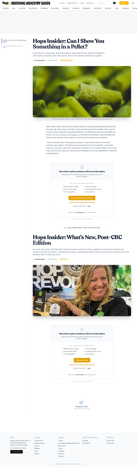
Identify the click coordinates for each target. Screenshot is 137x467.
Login (132, 3)
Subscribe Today (82, 360)
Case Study (22, 8)
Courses (82, 3)
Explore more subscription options (82, 202)
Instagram (61, 451)
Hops (13, 8)
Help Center (61, 446)
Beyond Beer (55, 8)
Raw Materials (33, 8)
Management (87, 8)
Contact (60, 440)
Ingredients (125, 8)
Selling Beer (44, 8)
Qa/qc (117, 8)
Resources (90, 3)
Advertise (85, 440)
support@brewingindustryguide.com (68, 443)
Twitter (60, 448)
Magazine (37, 448)
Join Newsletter (16, 452)
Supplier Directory (72, 3)
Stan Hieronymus (40, 60)
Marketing (6, 8)
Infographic (75, 8)
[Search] (114, 3)
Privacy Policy (110, 440)
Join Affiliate (86, 443)
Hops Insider (97, 8)
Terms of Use (110, 443)
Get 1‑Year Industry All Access (82, 198)
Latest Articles (38, 440)
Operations (108, 8)
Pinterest (61, 456)
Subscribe (124, 3)
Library (36, 451)
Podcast (62, 3)
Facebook (61, 453)
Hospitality (65, 8)
